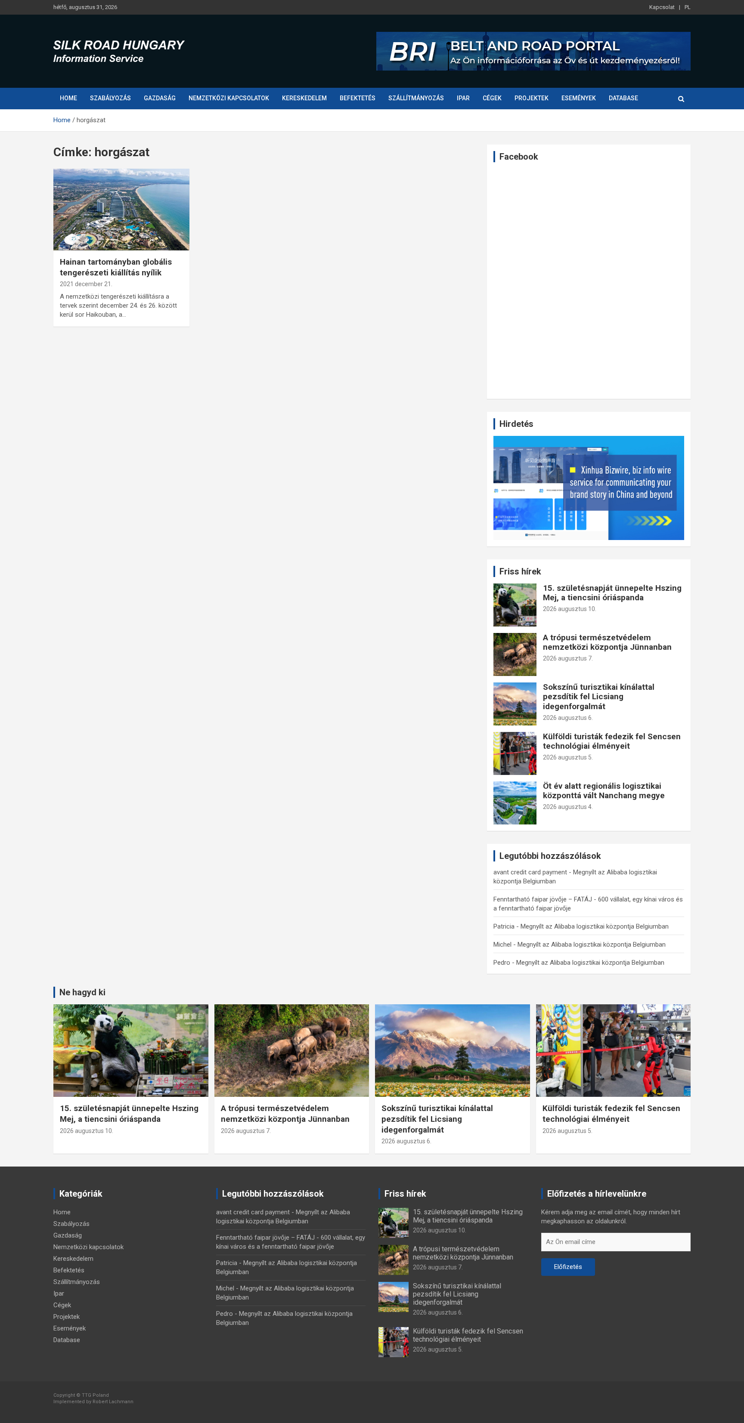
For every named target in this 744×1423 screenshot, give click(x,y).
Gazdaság (160, 98)
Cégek (492, 98)
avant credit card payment (530, 872)
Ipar (463, 98)
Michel (502, 944)
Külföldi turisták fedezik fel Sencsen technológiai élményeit (612, 741)
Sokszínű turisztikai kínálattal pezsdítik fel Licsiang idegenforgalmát (598, 697)
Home (68, 98)
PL (688, 7)
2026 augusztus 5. (568, 757)
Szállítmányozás (416, 98)
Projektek (532, 98)
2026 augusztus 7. (568, 658)
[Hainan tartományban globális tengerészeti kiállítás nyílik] (121, 210)
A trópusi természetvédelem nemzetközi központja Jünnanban (607, 642)
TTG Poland (95, 1395)
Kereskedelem (304, 98)
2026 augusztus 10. (569, 608)
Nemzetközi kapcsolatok (229, 98)
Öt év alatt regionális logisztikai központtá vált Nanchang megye (604, 791)
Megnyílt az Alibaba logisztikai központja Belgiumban (595, 926)
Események (578, 98)
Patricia (504, 926)
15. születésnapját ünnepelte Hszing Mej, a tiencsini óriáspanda (612, 593)
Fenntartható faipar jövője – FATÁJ (542, 899)
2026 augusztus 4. (568, 806)
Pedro (501, 962)
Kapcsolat (662, 7)
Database (623, 98)
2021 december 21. (86, 284)
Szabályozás (110, 98)
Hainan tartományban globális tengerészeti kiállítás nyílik (116, 267)
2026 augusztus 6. (568, 717)
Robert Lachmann (113, 1401)
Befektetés (357, 98)
